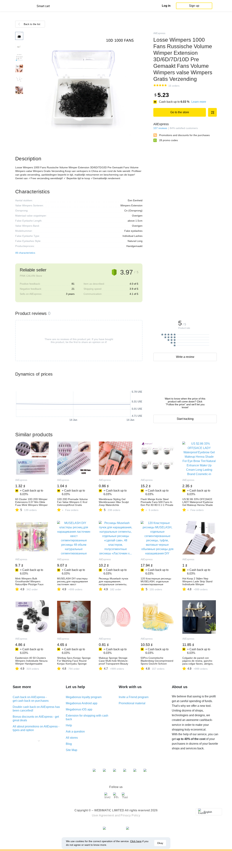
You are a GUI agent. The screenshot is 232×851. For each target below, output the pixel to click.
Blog (69, 743)
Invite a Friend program (133, 697)
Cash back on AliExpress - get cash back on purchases (31, 699)
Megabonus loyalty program (84, 697)
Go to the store (179, 112)
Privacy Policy (130, 815)
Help (69, 725)
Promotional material (132, 703)
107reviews (160, 128)
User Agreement (103, 815)
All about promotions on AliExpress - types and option (36, 728)
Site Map (71, 750)
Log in (166, 5)
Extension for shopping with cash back (87, 717)
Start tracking (185, 418)
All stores (72, 737)
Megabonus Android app (81, 703)
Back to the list (32, 24)
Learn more (198, 101)
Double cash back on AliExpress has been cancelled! (36, 708)
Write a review (185, 356)
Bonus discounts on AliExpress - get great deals (36, 718)
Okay (160, 843)
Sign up (194, 5)
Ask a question (75, 731)
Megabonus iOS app (79, 709)
